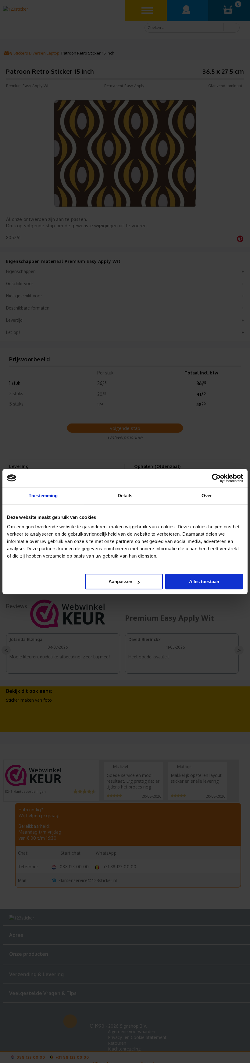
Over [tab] (207, 495)
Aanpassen (120, 581)
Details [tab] (125, 495)
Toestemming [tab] (43, 495)
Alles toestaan (204, 581)
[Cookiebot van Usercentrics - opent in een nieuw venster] (216, 478)
